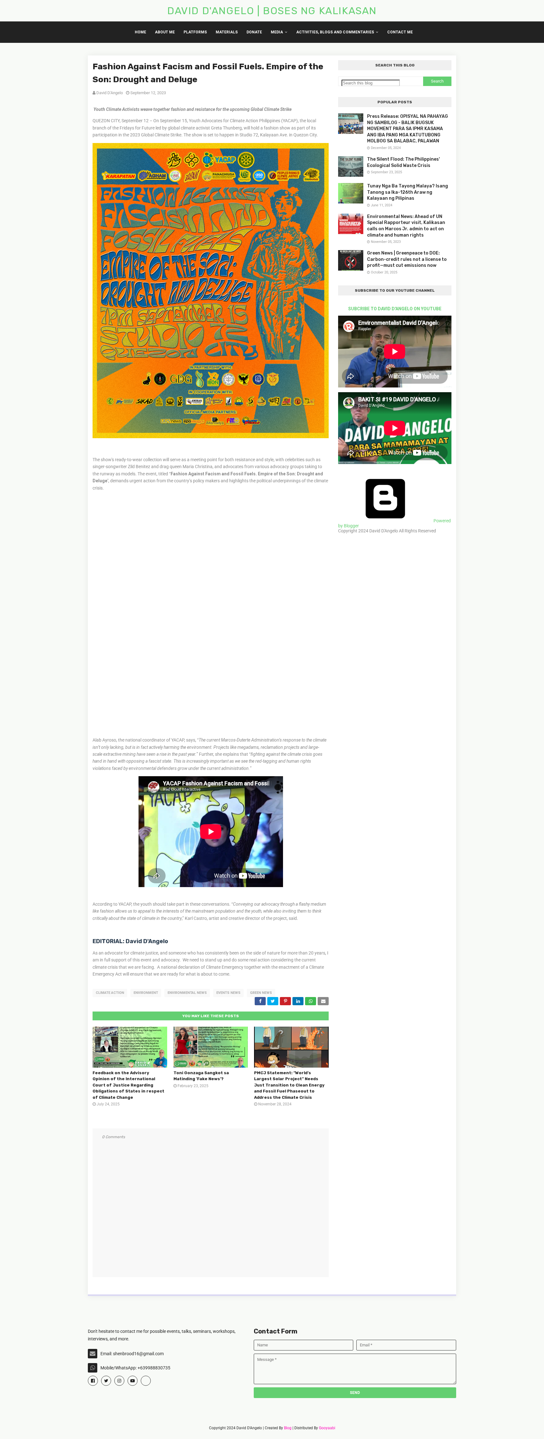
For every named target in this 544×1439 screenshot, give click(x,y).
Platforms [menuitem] (195, 32)
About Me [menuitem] (165, 32)
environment (145, 993)
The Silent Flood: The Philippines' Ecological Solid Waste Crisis (403, 162)
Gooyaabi (327, 1428)
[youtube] (133, 1381)
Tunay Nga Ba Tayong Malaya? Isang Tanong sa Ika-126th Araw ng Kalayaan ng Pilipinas (407, 192)
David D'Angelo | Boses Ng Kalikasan (272, 11)
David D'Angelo (109, 92)
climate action (110, 993)
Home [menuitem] (140, 32)
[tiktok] (146, 1381)
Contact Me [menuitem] (400, 32)
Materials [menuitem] (227, 32)
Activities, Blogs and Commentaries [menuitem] (335, 32)
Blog (288, 1428)
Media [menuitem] (277, 32)
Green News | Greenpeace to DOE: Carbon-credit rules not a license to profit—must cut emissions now (407, 259)
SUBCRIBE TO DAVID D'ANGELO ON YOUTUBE (394, 308)
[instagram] (119, 1381)
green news (261, 993)
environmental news (187, 993)
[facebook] (93, 1381)
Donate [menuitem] (254, 32)
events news (228, 993)
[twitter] (106, 1381)
